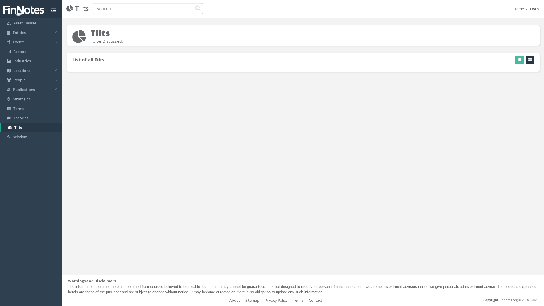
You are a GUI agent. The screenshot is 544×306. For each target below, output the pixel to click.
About (235, 300)
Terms (298, 300)
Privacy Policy (276, 300)
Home (518, 8)
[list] (519, 60)
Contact (315, 300)
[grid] (530, 60)
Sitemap (252, 300)
